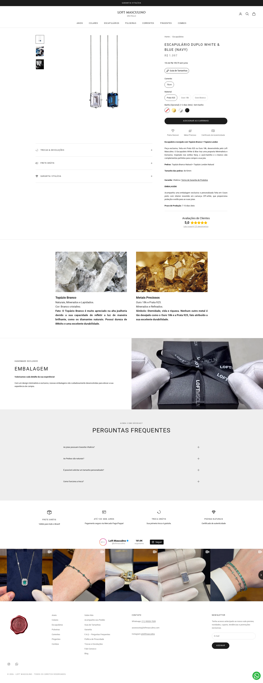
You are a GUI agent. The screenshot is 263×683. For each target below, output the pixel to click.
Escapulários (111, 23)
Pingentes (166, 23)
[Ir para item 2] (40, 51)
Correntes (148, 23)
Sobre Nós (88, 615)
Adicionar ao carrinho (196, 121)
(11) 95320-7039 (149, 621)
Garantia (88, 629)
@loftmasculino (148, 634)
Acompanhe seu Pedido (94, 620)
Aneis (80, 23)
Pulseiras (130, 23)
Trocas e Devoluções (93, 644)
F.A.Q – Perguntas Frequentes (97, 634)
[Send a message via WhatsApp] (256, 676)
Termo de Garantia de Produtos (194, 180)
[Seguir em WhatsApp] (16, 664)
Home (167, 37)
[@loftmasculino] (103, 542)
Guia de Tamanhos (178, 70)
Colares (93, 23)
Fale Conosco (90, 649)
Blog (86, 653)
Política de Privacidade (94, 639)
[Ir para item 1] (40, 39)
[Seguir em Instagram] (8, 664)
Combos (182, 23)
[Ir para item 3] (40, 64)
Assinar (220, 645)
